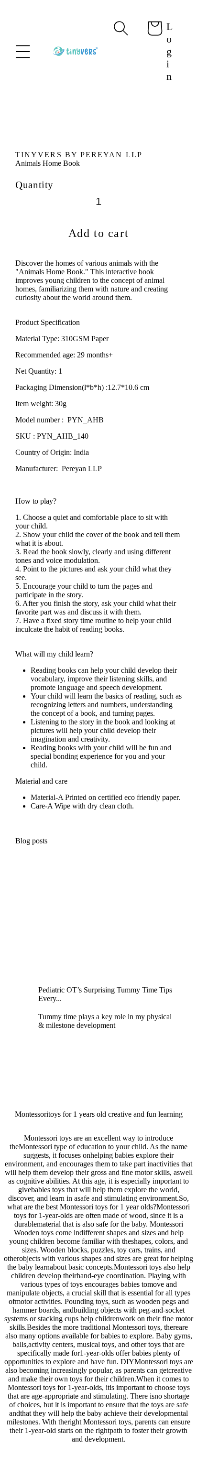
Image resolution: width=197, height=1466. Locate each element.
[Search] (121, 28)
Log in (169, 51)
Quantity (34, 184)
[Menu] (23, 51)
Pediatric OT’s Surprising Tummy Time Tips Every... (105, 994)
